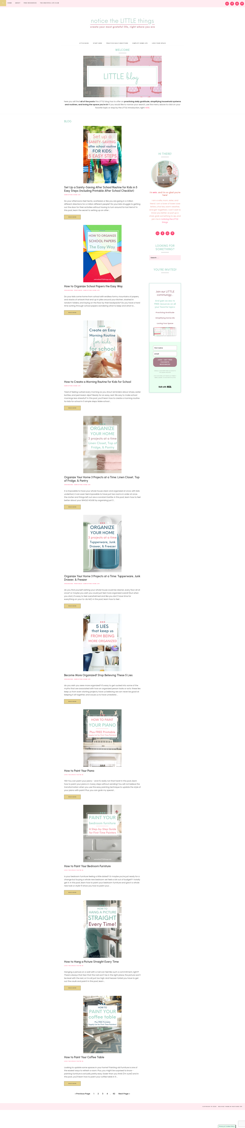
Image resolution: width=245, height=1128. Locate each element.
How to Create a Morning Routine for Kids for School (97, 382)
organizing (68, 290)
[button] (165, 332)
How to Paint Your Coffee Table (84, 1057)
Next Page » (124, 1093)
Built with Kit (165, 387)
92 (114, 1093)
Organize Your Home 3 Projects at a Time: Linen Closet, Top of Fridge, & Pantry (102, 478)
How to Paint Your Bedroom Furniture (87, 866)
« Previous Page (82, 1093)
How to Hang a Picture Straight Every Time (91, 961)
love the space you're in (73, 774)
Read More (72, 217)
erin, (155, 192)
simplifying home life (72, 194)
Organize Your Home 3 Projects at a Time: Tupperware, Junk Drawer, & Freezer (102, 577)
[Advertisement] (163, 132)
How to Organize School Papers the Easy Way (93, 286)
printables (78, 290)
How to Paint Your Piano (79, 770)
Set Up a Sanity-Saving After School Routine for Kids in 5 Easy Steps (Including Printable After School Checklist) (100, 189)
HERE (147, 107)
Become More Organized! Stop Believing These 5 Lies (98, 675)
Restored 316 (237, 1106)
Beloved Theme (223, 1106)
